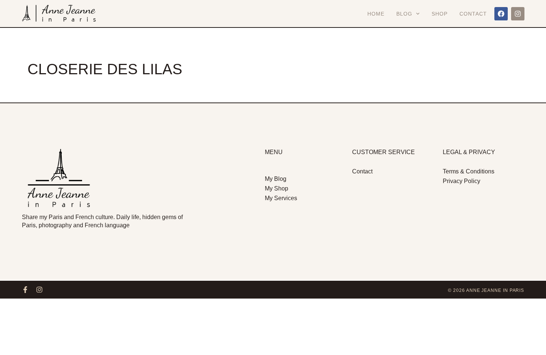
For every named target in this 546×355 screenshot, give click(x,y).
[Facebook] (501, 13)
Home (375, 14)
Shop (440, 14)
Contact (473, 14)
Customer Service (383, 152)
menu (274, 152)
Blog (404, 14)
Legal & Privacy (469, 152)
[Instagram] (517, 13)
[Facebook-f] (25, 289)
